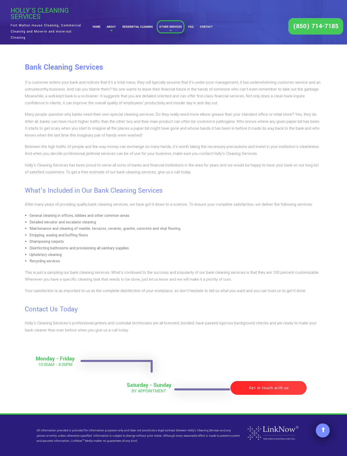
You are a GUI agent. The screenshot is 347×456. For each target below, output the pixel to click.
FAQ (191, 27)
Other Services (170, 27)
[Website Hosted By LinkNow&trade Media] (273, 432)
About (111, 27)
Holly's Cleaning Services (40, 14)
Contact (206, 27)
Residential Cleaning (137, 27)
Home (96, 27)
